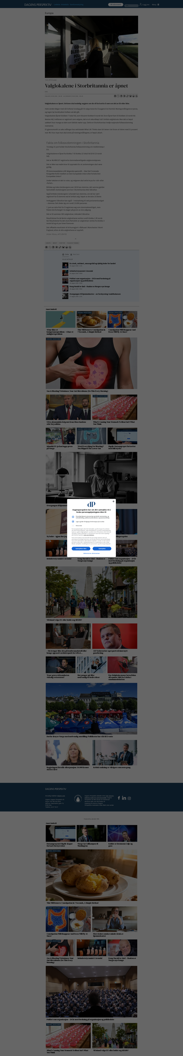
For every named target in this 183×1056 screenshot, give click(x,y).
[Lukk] (113, 501)
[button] (91, 525)
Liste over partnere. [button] (89, 535)
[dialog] (91, 528)
